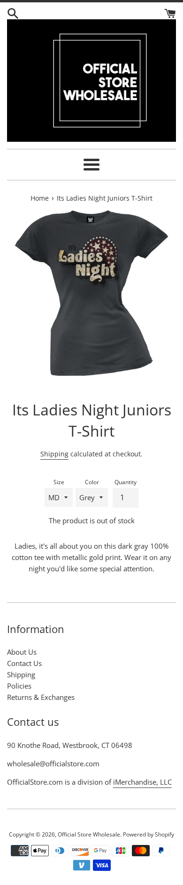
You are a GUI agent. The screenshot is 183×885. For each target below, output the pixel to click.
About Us (22, 652)
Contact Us (24, 663)
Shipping (54, 453)
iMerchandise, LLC (142, 782)
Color (92, 482)
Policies (19, 685)
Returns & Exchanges (41, 697)
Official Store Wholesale (89, 834)
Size (58, 482)
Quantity (125, 482)
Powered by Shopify (148, 834)
